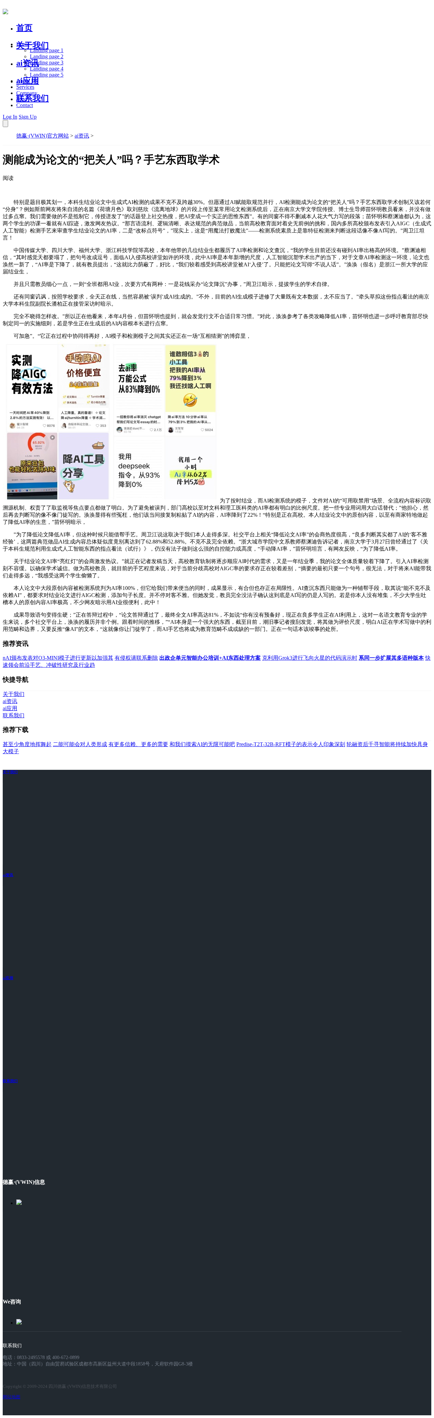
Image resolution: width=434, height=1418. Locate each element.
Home (22, 44)
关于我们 (32, 45)
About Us (26, 81)
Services (25, 87)
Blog (21, 99)
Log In (10, 117)
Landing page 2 (46, 56)
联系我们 (32, 98)
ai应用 (8, 978)
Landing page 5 (46, 75)
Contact (24, 105)
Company (26, 93)
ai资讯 (27, 63)
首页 (24, 27)
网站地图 (11, 1396)
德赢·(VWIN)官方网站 (42, 136)
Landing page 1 (46, 50)
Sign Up (28, 117)
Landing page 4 (46, 68)
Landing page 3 (46, 62)
